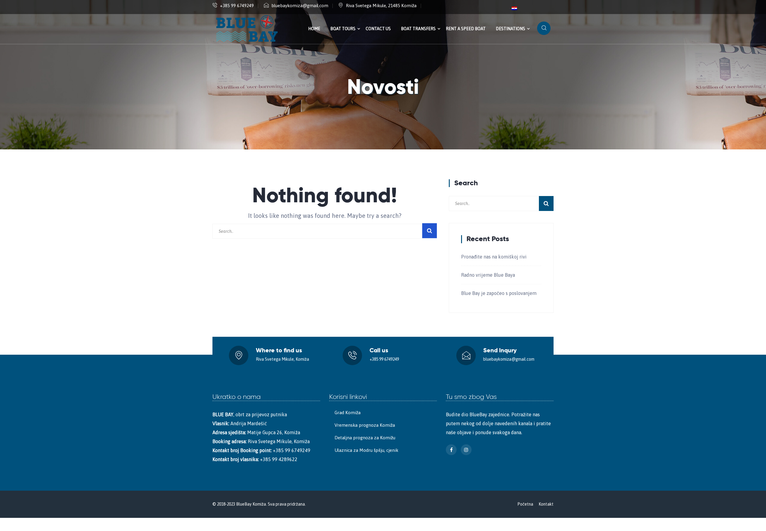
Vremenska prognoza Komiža (365, 425)
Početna (525, 504)
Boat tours (342, 28)
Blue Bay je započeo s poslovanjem (498, 293)
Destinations (510, 28)
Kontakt (546, 504)
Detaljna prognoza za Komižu (365, 437)
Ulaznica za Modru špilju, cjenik (366, 450)
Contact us (378, 28)
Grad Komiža (348, 412)
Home (314, 28)
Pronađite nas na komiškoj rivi (494, 256)
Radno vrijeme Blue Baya (488, 275)
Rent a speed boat (466, 28)
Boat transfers (418, 28)
